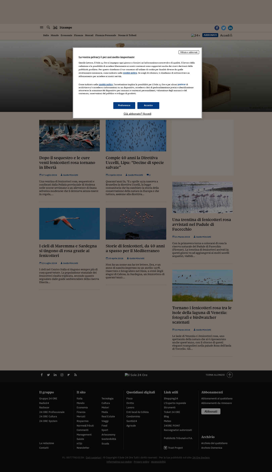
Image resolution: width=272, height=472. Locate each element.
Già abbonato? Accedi (137, 113)
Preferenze (124, 105)
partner (182, 84)
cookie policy (130, 73)
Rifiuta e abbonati (188, 52)
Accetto (148, 105)
